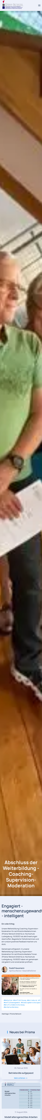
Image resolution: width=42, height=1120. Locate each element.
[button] (39, 5)
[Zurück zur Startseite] (12, 5)
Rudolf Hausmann (16, 968)
